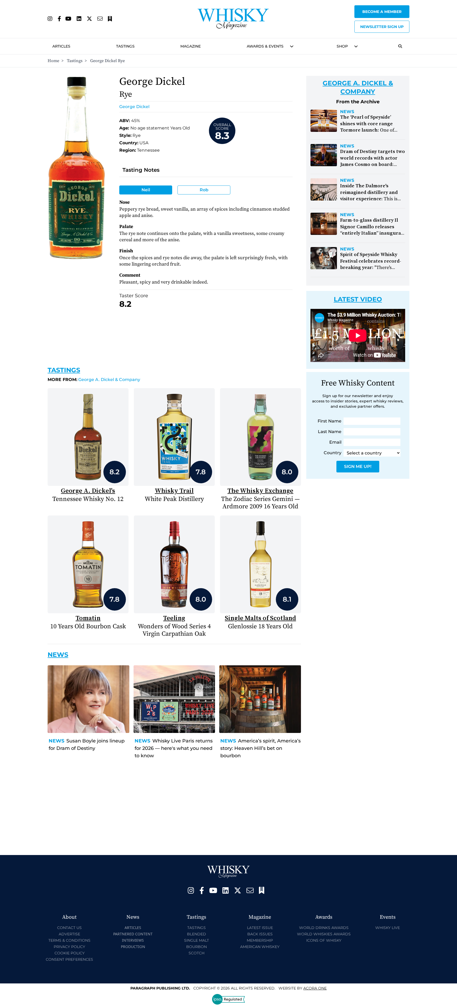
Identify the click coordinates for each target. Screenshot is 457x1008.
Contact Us (69, 927)
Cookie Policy (69, 953)
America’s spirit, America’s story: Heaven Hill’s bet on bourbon (260, 748)
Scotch (196, 953)
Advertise (69, 934)
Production (133, 946)
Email (335, 442)
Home (53, 60)
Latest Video (358, 299)
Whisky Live (387, 927)
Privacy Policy (69, 946)
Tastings (125, 46)
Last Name (329, 431)
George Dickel (134, 106)
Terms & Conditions (69, 940)
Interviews (133, 940)
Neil (145, 189)
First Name (329, 421)
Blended (196, 934)
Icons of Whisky (323, 940)
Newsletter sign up (382, 26)
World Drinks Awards (324, 927)
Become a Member (381, 11)
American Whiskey (260, 946)
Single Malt (196, 940)
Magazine (190, 46)
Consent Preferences (69, 959)
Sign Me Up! (357, 466)
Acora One (315, 988)
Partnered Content (133, 933)
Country (332, 452)
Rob (204, 189)
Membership (260, 940)
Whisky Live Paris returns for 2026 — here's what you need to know (174, 748)
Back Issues (260, 934)
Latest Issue (260, 927)
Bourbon (196, 946)
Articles (61, 46)
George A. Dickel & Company (94, 379)
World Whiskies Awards (324, 934)
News (56, 741)
